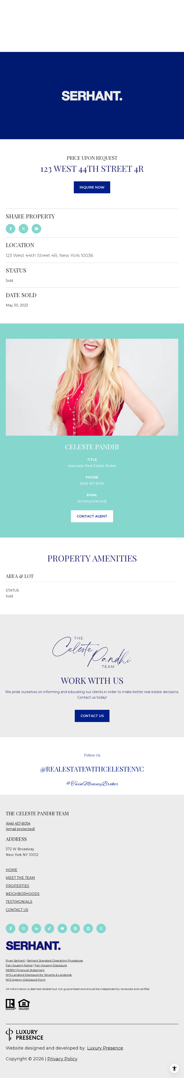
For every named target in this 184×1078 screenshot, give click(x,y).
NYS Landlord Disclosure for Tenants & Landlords (39, 975)
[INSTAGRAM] (23, 928)
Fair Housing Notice (19, 965)
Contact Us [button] (92, 716)
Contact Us (17, 910)
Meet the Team (20, 878)
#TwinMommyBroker (92, 784)
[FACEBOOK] (10, 928)
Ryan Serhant (15, 960)
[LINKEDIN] (36, 928)
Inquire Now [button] (92, 187)
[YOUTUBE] (62, 928)
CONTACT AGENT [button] (92, 516)
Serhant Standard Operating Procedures (55, 960)
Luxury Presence (105, 1048)
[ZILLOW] (88, 928)
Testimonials (19, 902)
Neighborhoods (23, 894)
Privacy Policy (62, 1058)
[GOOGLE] (75, 928)
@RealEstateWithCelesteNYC (92, 768)
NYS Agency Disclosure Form (26, 979)
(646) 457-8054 (92, 483)
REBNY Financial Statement (25, 970)
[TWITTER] (101, 928)
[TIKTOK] (49, 928)
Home (11, 870)
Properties (17, 886)
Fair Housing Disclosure (51, 965)
